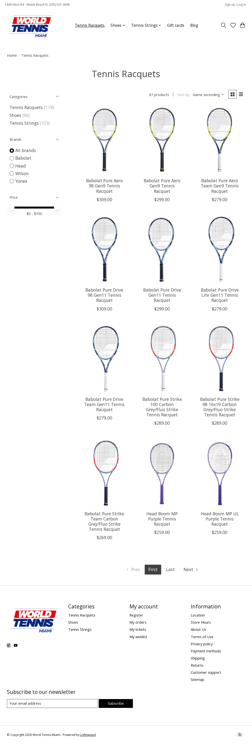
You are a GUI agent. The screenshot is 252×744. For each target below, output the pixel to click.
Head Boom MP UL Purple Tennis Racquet (220, 519)
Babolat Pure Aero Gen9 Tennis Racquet (162, 186)
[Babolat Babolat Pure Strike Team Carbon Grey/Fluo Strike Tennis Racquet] (104, 473)
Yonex (21, 181)
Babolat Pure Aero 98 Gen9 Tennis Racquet (104, 186)
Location (198, 615)
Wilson (22, 173)
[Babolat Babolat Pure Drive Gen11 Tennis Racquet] (162, 249)
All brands (25, 150)
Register (136, 615)
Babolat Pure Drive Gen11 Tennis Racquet (162, 295)
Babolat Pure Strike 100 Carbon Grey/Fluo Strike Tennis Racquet (162, 407)
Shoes (15, 115)
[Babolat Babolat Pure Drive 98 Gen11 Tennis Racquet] (104, 249)
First (153, 569)
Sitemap (197, 679)
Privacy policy (202, 643)
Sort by (183, 94)
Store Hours (201, 622)
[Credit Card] (239, 734)
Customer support (206, 672)
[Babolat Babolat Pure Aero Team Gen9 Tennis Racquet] (219, 140)
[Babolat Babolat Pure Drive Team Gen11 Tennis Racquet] (104, 359)
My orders (137, 622)
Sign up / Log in (235, 4)
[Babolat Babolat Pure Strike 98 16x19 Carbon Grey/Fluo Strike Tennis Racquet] (219, 359)
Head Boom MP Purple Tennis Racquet (162, 519)
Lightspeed (88, 735)
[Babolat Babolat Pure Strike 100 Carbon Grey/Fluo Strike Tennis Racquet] (162, 359)
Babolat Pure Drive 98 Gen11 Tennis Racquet (104, 295)
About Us (198, 629)
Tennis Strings (24, 123)
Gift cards (175, 25)
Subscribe (116, 703)
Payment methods (206, 650)
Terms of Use (202, 636)
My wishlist (138, 636)
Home (12, 55)
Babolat (23, 158)
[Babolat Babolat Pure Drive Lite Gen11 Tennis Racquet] (219, 249)
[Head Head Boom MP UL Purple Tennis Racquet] (219, 473)
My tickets (137, 629)
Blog (194, 25)
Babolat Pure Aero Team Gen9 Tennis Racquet (220, 186)
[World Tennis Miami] (30, 25)
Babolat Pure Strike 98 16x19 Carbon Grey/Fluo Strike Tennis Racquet (219, 407)
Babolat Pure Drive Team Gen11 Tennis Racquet (104, 404)
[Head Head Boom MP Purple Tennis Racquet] (162, 473)
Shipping (198, 658)
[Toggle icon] (223, 25)
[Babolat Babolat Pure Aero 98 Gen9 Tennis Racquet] (104, 140)
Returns (197, 665)
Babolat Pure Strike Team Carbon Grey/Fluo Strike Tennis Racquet (104, 521)
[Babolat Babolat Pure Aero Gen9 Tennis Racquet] (162, 140)
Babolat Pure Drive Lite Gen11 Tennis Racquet (220, 295)
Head (20, 166)
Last (170, 569)
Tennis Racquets (90, 25)
